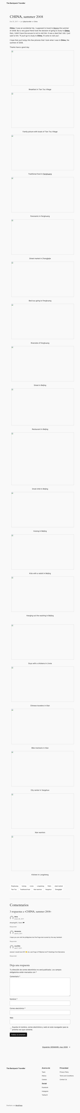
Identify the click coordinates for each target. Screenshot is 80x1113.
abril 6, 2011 (18, 933)
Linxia (31, 886)
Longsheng (40, 886)
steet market (59, 886)
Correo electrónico (17, 1008)
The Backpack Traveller (15, 3)
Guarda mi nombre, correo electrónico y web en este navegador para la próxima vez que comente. (40, 1028)
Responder (13, 926)
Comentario (15, 976)
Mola (16, 916)
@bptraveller (27, 21)
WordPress (19, 1105)
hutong (24, 886)
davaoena (17, 931)
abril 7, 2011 (18, 948)
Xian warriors (38, 889)
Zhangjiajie (58, 889)
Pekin (49, 886)
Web (11, 1018)
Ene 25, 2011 (14, 21)
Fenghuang (47, 174)
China (35, 21)
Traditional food (25, 889)
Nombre (13, 999)
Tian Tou (14, 889)
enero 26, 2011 (19, 919)
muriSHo (17, 946)
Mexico (56, 28)
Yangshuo (48, 889)
